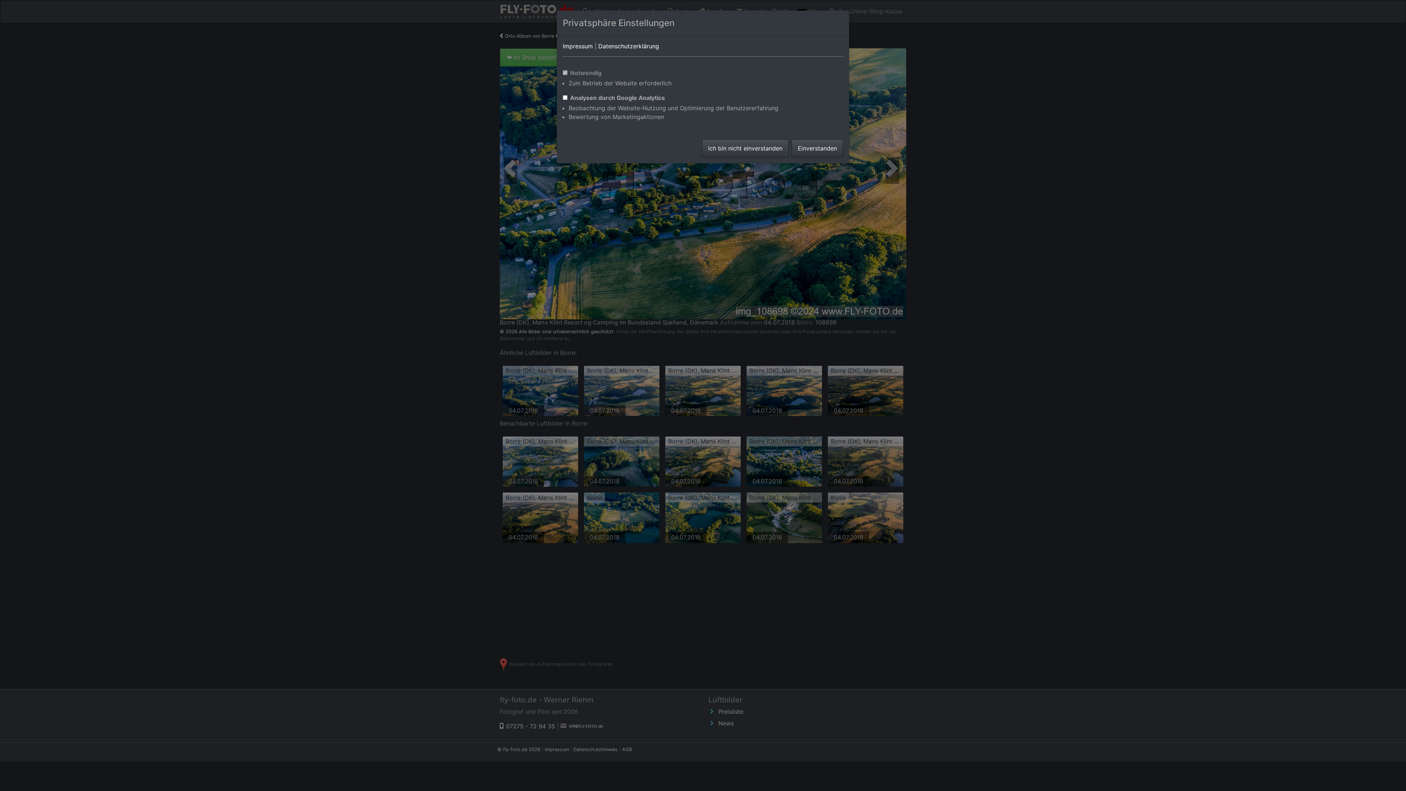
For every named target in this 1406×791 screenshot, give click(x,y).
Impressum (578, 46)
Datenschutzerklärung (628, 46)
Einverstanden (817, 148)
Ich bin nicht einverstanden (745, 148)
